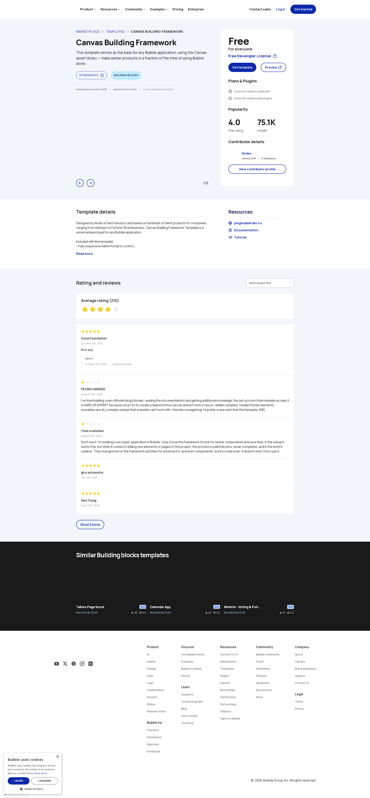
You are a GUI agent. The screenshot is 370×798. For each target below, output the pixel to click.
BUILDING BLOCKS (86, 612)
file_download (132, 612)
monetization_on (230, 91)
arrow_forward (90, 183)
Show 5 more (90, 524)
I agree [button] (18, 780)
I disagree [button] (44, 780)
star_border (140, 612)
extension (230, 98)
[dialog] (33, 773)
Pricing (177, 9)
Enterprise (196, 9)
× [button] (57, 756)
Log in (280, 9)
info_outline (102, 75)
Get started (303, 9)
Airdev (246, 153)
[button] (33, 788)
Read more (40, 773)
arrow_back (80, 183)
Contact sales (260, 9)
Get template (242, 67)
